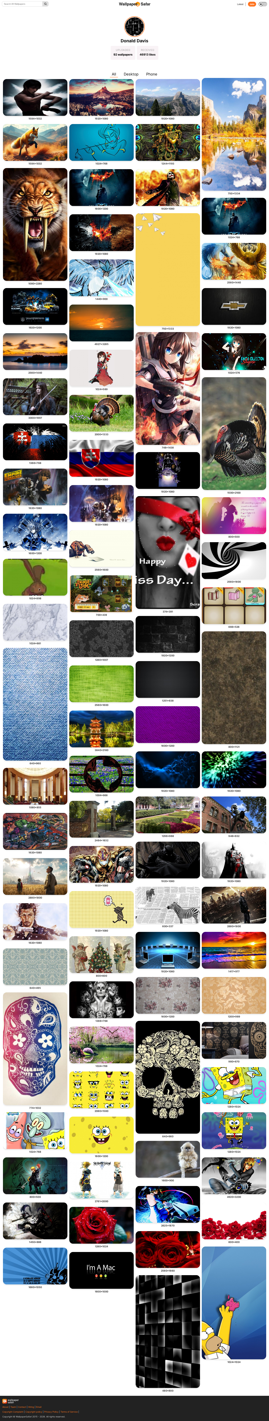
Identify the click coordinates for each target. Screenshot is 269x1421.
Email (38, 1407)
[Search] (45, 4)
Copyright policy (33, 1411)
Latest (240, 4)
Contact (22, 1407)
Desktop (131, 74)
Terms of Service (69, 1411)
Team (13, 1407)
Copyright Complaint (12, 1411)
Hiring (31, 1407)
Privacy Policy (51, 1411)
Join (252, 4)
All (114, 74)
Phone (151, 74)
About (5, 1407)
